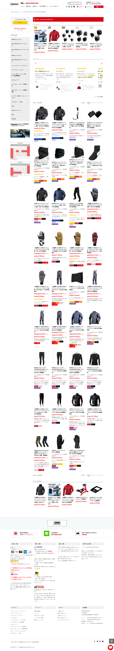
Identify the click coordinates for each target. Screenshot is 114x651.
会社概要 (85, 607)
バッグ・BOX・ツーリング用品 (17, 619)
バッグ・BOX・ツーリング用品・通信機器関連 (18, 74)
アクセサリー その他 (16, 101)
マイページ (89, 6)
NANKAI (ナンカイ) (19, 11)
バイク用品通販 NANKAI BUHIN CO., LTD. (26, 647)
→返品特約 (64, 560)
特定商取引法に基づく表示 (24, 642)
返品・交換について (62, 617)
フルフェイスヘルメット (16, 613)
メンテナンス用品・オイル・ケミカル (19, 96)
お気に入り (35, 6)
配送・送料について (62, 613)
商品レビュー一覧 (38, 619)
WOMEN (13, 118)
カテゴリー (14, 607)
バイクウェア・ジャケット (18, 69)
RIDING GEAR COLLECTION (30, 11)
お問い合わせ (14, 642)
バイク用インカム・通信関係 (17, 622)
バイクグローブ (14, 617)
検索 (70, 3)
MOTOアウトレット (16, 110)
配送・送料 (38, 543)
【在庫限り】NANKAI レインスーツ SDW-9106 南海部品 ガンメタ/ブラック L (67, 87)
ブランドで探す (20, 29)
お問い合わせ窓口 (87, 543)
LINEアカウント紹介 (39, 615)
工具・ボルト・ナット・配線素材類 (19, 90)
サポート (61, 607)
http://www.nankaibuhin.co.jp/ (94, 617)
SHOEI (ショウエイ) (16, 55)
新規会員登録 (37, 611)
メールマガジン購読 (39, 617)
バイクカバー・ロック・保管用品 (19, 85)
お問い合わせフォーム (95, 556)
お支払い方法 (14, 543)
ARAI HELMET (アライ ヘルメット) (19, 44)
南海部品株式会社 (86, 610)
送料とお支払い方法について (22, 587)
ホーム (22, 6)
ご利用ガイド (44, 6)
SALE (12, 106)
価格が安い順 (94, 102)
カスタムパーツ (15, 80)
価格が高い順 (100, 102)
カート (99, 6)
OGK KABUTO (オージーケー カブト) (20, 50)
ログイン (20, 22)
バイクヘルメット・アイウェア (19, 65)
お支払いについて (62, 615)
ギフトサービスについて (63, 619)
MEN (12, 114)
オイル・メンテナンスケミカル (17, 631)
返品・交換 (61, 543)
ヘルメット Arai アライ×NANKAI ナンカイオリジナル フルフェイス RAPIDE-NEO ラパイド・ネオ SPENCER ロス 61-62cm (46, 88)
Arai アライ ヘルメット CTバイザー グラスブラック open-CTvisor (88, 86)
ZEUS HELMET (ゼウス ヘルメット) (19, 60)
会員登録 (80, 6)
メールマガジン (54, 6)
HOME (12, 11)
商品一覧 (28, 6)
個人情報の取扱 (35, 642)
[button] (35, 63)
